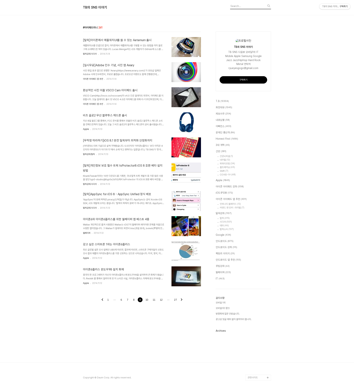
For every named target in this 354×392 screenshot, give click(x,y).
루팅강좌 (223, 266)
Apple (86, 129)
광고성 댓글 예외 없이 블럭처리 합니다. (233, 319)
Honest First (227, 138)
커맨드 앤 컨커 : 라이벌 (232, 207)
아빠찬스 (223, 126)
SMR (224, 171)
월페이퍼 (86, 233)
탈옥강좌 (224, 213)
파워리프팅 (227, 163)
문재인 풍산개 (225, 132)
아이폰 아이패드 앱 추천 (93, 79)
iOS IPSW (224, 192)
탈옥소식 (227, 229)
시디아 (226, 221)
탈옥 (225, 218)
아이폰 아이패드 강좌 (230, 186)
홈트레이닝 (227, 167)
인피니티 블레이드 (230, 204)
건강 (221, 151)
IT (220, 278)
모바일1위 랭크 (223, 308)
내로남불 (223, 119)
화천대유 (224, 107)
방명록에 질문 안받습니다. (228, 313)
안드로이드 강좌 (226, 247)
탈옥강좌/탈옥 (89, 154)
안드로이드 (224, 241)
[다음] (181, 300)
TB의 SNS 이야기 (95, 7)
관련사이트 (253, 377)
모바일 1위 (220, 302)
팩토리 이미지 (225, 253)
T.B (222, 101)
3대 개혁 (223, 145)
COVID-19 (228, 174)
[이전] (102, 300)
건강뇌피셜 (226, 156)
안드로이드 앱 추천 (228, 259)
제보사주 (223, 113)
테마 (224, 225)
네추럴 (225, 159)
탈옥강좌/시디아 (90, 54)
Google (223, 234)
